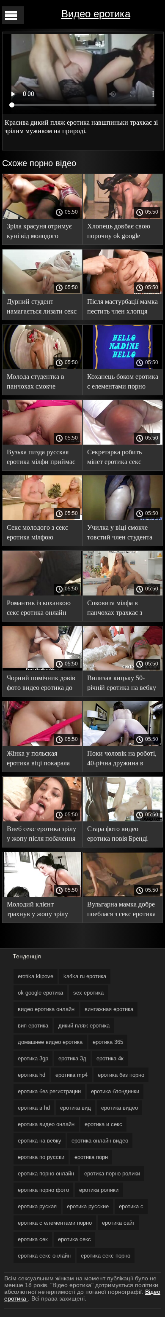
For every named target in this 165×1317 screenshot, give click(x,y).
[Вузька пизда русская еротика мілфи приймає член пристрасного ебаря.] (42, 442)
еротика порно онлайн (46, 1173)
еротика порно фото (43, 1190)
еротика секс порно (105, 1256)
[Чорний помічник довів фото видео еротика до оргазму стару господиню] (42, 668)
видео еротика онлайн (46, 1009)
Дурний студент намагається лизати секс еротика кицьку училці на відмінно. (42, 308)
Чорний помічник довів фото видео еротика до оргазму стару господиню (41, 684)
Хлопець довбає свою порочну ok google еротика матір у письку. (121, 232)
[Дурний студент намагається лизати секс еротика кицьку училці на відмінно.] (42, 292)
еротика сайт (118, 1223)
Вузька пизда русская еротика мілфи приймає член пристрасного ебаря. (41, 458)
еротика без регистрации (49, 1091)
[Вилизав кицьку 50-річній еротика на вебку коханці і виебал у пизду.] (122, 668)
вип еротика (33, 1025)
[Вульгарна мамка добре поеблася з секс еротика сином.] (122, 894)
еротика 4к (110, 1058)
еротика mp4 (71, 1075)
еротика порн (91, 1157)
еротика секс (74, 1239)
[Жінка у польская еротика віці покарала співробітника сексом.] (42, 743)
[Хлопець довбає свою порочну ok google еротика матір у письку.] (122, 216)
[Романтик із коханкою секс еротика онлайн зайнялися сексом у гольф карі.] (42, 593)
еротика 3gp (33, 1058)
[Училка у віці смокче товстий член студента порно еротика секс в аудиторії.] (122, 518)
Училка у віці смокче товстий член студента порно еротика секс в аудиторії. (119, 534)
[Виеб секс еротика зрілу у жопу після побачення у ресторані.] (42, 819)
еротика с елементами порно (55, 1223)
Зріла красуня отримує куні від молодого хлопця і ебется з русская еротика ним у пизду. (39, 232)
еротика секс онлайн (44, 1256)
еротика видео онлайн (46, 1124)
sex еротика (88, 993)
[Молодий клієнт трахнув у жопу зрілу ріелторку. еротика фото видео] (42, 894)
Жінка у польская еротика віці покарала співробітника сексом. (39, 760)
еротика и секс (103, 1124)
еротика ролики (98, 1190)
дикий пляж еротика (84, 1025)
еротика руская (37, 1206)
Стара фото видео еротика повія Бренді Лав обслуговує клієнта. (122, 835)
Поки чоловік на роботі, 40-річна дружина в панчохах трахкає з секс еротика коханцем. (122, 760)
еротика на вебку (39, 1140)
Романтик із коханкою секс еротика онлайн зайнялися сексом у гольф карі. (39, 609)
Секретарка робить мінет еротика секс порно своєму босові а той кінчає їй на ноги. (119, 458)
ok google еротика (40, 993)
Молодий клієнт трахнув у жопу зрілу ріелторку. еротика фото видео (41, 910)
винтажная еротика (109, 1009)
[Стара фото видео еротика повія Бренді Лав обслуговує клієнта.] (122, 819)
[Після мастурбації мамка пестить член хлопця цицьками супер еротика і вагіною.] (122, 292)
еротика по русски (41, 1157)
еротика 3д (72, 1058)
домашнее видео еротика (50, 1042)
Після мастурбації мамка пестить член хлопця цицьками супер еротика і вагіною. (122, 308)
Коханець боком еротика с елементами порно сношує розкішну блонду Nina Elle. (122, 383)
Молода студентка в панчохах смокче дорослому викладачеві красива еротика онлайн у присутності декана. (42, 383)
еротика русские (88, 1206)
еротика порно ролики (112, 1173)
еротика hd (31, 1075)
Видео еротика (95, 13)
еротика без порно (121, 1075)
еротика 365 (108, 1042)
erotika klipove (35, 976)
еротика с (131, 1206)
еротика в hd (34, 1108)
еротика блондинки (115, 1091)
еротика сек (33, 1239)
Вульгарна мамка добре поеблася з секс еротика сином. (121, 910)
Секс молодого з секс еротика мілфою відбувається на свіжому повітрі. (42, 534)
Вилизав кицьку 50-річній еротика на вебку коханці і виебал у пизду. (121, 684)
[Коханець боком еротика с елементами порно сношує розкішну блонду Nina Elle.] (122, 367)
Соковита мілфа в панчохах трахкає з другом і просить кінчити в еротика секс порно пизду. (120, 609)
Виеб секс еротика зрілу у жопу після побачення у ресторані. (41, 835)
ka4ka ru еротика (84, 976)
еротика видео (119, 1108)
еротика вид (75, 1108)
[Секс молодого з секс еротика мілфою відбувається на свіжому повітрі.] (42, 518)
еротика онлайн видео (100, 1140)
